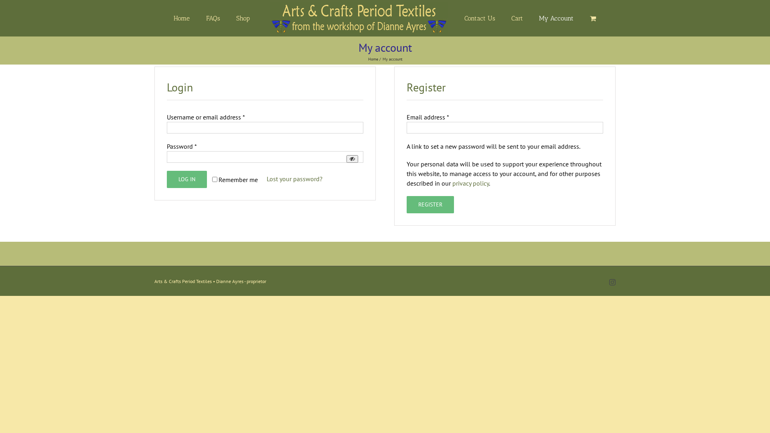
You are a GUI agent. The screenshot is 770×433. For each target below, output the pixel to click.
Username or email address (206, 117)
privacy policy (470, 183)
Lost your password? (294, 179)
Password (182, 146)
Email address (428, 117)
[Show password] (352, 159)
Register (430, 204)
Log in (186, 179)
